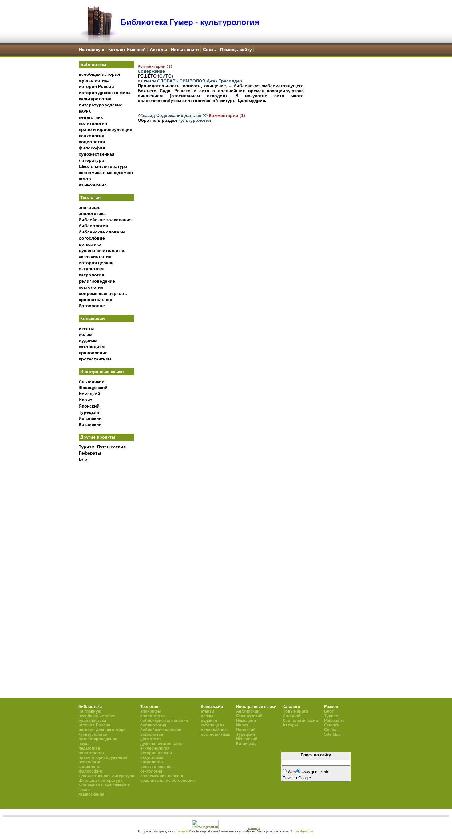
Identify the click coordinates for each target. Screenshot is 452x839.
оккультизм (91, 268)
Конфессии (92, 318)
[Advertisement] (106, 566)
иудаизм (88, 340)
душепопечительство (102, 250)
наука (85, 111)
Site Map (332, 734)
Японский (89, 406)
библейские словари (102, 231)
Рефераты (90, 453)
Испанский (90, 418)
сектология (91, 287)
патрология (91, 274)
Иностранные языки (102, 371)
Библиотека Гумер (157, 22)
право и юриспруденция (105, 129)
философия (92, 147)
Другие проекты (97, 437)
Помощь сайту (236, 49)
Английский (92, 381)
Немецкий (89, 393)
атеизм (86, 328)
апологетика (92, 213)
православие (93, 352)
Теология (90, 197)
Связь (209, 49)
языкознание (93, 184)
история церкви (96, 262)
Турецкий (89, 412)
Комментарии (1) (155, 66)
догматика (90, 244)
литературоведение (100, 104)
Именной (291, 716)
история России (96, 86)
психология (91, 135)
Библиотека (93, 64)
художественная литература (106, 775)
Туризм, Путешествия (102, 446)
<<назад (146, 115)
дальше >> (196, 115)
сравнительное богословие (167, 780)
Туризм (331, 716)
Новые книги (185, 49)
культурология (229, 22)
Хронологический (300, 720)
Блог (84, 459)
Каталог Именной (127, 49)
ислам (85, 334)
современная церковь (103, 293)
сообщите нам (304, 831)
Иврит (85, 399)
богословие (92, 238)
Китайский (90, 424)
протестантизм (95, 358)
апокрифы (90, 207)
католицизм (92, 346)
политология (93, 123)
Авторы (158, 49)
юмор (85, 178)
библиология (93, 225)
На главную (91, 49)
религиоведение (97, 281)
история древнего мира (105, 92)
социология (92, 141)
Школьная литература (103, 166)
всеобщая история (99, 74)
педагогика (91, 117)
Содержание (151, 71)
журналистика (94, 80)
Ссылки (331, 725)
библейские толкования (105, 219)
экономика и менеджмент (106, 172)
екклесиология (95, 256)
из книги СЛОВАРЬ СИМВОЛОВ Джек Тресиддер (190, 80)
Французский (93, 387)
